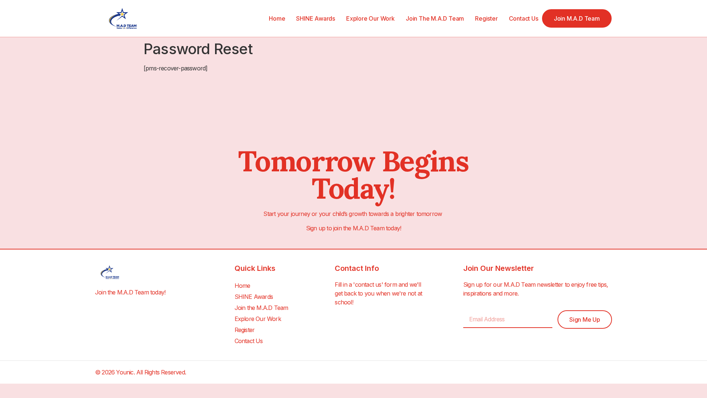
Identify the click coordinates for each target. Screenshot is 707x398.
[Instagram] (608, 372)
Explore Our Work (370, 18)
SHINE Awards (315, 18)
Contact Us (523, 18)
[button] (577, 18)
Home (277, 18)
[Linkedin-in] (592, 372)
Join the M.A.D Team (435, 18)
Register (486, 18)
